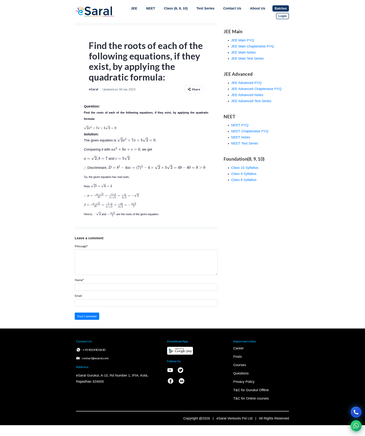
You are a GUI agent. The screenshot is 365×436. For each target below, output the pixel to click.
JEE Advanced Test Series (251, 101)
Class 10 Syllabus (244, 168)
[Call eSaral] (356, 412)
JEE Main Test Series (247, 58)
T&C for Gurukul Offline (251, 390)
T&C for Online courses (251, 398)
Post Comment (87, 316)
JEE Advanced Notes (247, 95)
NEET (150, 8)
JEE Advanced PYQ (246, 83)
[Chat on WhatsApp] (356, 425)
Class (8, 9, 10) (176, 8)
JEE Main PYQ (242, 40)
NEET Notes (240, 137)
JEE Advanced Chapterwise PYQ (256, 89)
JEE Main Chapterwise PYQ (252, 46)
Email (78, 295)
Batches (281, 8)
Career (238, 348)
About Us (257, 8)
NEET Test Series (244, 143)
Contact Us (232, 8)
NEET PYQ (239, 125)
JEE (134, 8)
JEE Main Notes (243, 52)
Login (282, 16)
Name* (79, 280)
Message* (81, 246)
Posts (237, 357)
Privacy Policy (244, 382)
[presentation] (100, 128)
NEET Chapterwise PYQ (249, 131)
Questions (241, 373)
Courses (239, 365)
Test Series (205, 8)
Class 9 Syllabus (243, 174)
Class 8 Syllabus (243, 180)
